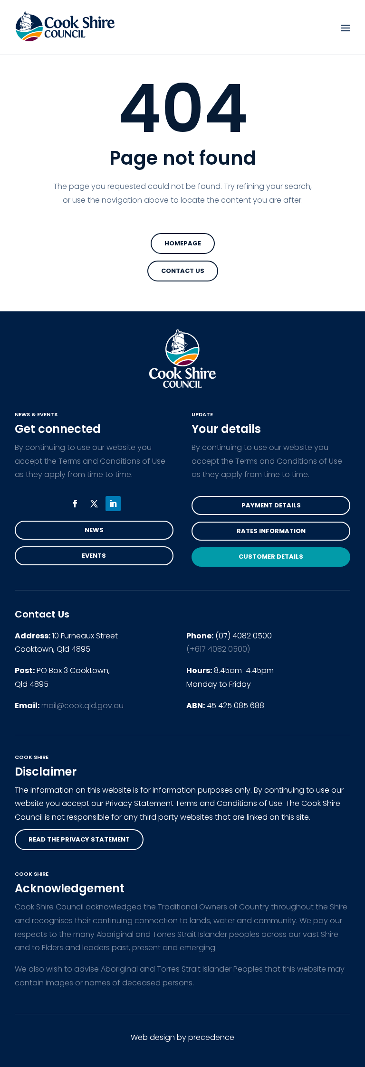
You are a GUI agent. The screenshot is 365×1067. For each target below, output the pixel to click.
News (94, 529)
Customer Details (271, 556)
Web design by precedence (182, 1037)
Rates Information (271, 530)
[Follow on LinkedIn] (113, 503)
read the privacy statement (79, 839)
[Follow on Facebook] (75, 503)
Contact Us (182, 270)
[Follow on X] (94, 503)
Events (94, 555)
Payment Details (271, 505)
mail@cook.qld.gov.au (82, 705)
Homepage (182, 243)
